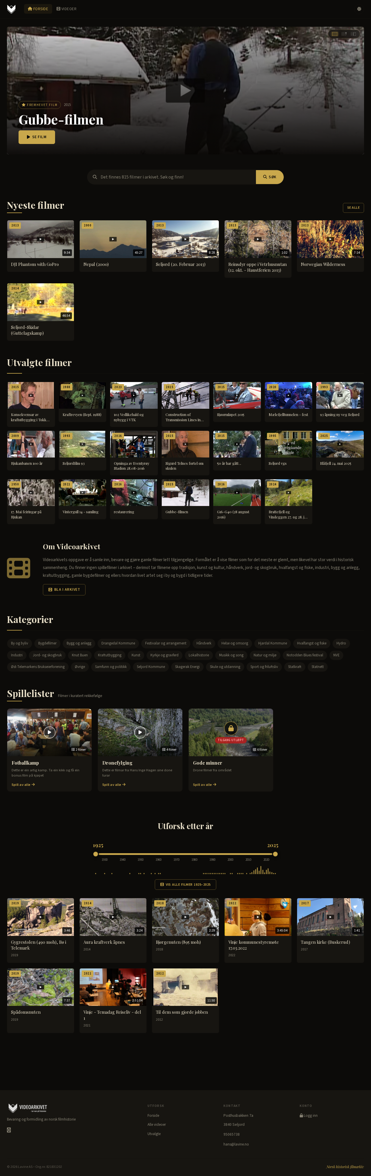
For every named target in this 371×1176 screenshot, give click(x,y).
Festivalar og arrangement (165, 643)
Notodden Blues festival (305, 655)
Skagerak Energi (187, 666)
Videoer (68, 9)
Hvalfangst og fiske (311, 643)
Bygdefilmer (47, 643)
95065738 (231, 1134)
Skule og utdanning (225, 666)
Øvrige (80, 666)
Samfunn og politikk (111, 666)
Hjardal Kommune (272, 643)
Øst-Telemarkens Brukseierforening (38, 666)
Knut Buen (80, 655)
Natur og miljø (265, 655)
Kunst (136, 655)
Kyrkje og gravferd (164, 655)
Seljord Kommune (151, 666)
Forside (40, 9)
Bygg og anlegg (79, 643)
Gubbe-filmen (61, 119)
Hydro (341, 643)
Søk (273, 177)
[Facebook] (9, 1130)
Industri (17, 655)
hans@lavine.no (236, 1144)
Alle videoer (157, 1124)
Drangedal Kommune (118, 643)
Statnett (318, 666)
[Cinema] (335, 34)
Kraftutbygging (109, 655)
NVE (336, 655)
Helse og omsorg (234, 643)
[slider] (95, 854)
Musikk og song (231, 655)
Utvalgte (154, 1134)
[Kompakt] (353, 34)
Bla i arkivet (67, 589)
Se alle (353, 207)
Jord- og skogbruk (47, 655)
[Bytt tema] (359, 9)
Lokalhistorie (199, 655)
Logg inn (310, 1115)
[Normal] (344, 34)
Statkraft (294, 666)
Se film (39, 137)
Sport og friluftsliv (264, 666)
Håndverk (204, 643)
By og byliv (19, 643)
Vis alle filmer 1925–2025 (188, 884)
